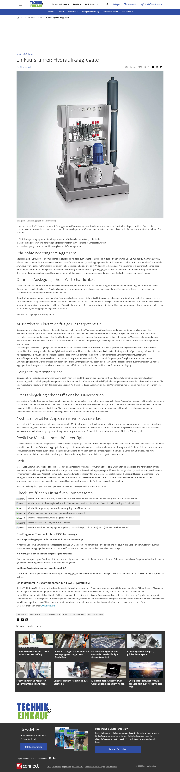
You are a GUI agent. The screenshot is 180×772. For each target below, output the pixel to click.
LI (55, 758)
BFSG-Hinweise (77, 767)
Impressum (66, 767)
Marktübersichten (110, 11)
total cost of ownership (74, 615)
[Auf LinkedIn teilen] (161, 67)
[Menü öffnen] (20, 4)
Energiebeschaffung (90, 11)
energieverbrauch (52, 615)
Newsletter (133, 4)
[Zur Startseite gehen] (36, 4)
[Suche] (106, 4)
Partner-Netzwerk (59, 4)
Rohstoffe (72, 11)
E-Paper (116, 4)
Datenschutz (56, 767)
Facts (115, 767)
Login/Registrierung (153, 4)
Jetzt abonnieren (34, 746)
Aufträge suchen (92, 4)
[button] (21, 675)
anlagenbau (35, 615)
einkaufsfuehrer (95, 615)
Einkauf (61, 11)
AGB (49, 767)
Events (76, 4)
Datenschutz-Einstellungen (95, 767)
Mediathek (126, 11)
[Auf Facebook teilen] (153, 67)
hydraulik (22, 615)
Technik (50, 11)
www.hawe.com (48, 605)
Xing (51, 758)
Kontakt (109, 767)
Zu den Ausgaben (118, 749)
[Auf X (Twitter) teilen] (157, 67)
